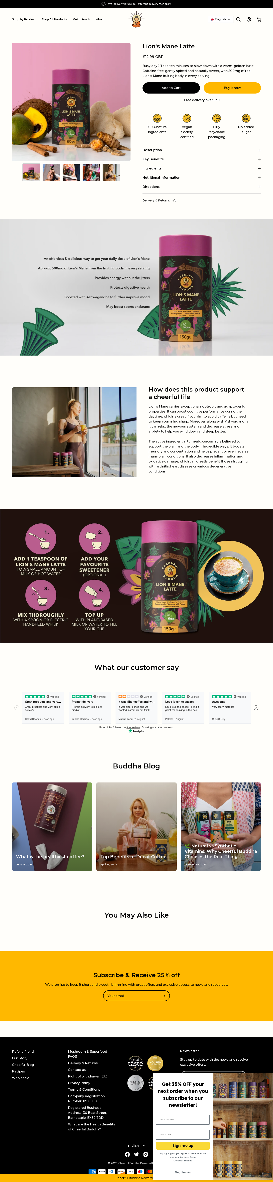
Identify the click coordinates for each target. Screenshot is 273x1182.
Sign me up (182, 1145)
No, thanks (183, 1172)
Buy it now (232, 88)
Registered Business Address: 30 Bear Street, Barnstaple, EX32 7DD (87, 1113)
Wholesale (20, 1078)
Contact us (77, 1070)
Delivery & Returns (83, 1063)
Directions (151, 187)
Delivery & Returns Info (159, 200)
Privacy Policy (79, 1083)
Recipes (18, 1071)
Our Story (19, 1058)
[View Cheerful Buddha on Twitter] (136, 1154)
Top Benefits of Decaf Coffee (133, 856)
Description (152, 150)
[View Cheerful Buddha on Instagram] (146, 1154)
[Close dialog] (267, 1077)
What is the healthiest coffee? (50, 856)
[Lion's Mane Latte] (31, 172)
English (133, 1145)
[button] (136, 1178)
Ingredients (152, 168)
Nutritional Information (161, 177)
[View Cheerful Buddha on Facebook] (127, 1154)
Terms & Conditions (84, 1089)
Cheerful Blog (23, 1065)
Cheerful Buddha (128, 1163)
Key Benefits (153, 159)
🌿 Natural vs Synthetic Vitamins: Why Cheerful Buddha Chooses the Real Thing (221, 851)
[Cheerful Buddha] (136, 19)
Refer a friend (23, 1051)
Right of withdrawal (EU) (87, 1076)
